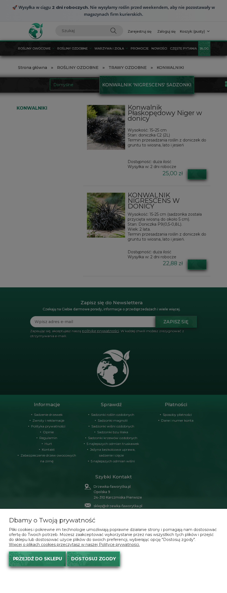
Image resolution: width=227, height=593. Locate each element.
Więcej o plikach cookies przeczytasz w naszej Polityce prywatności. (74, 544)
